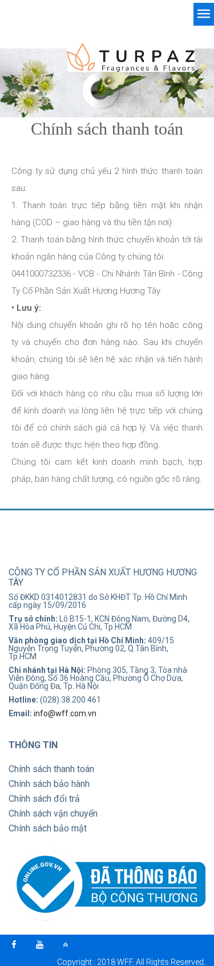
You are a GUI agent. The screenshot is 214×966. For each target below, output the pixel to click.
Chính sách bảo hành (49, 783)
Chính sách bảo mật (48, 828)
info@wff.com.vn (65, 713)
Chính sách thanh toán (51, 769)
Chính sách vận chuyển (53, 813)
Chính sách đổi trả (44, 798)
